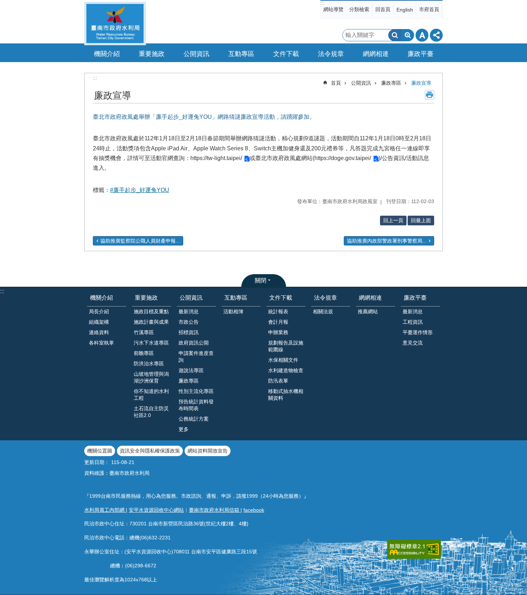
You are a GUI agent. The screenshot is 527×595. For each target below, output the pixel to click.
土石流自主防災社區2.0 (151, 412)
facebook (253, 510)
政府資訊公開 (194, 343)
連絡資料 (99, 332)
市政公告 (189, 322)
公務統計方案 (194, 419)
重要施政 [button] (152, 53)
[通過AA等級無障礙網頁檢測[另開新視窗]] (414, 549)
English (405, 10)
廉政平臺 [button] (420, 53)
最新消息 (189, 311)
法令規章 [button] (331, 53)
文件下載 (280, 298)
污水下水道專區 (151, 343)
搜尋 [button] (394, 35)
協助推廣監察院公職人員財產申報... (140, 241)
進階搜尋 (407, 35)
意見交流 (413, 343)
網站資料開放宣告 (207, 451)
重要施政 (146, 298)
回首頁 (382, 9)
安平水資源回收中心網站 (156, 510)
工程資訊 (413, 322)
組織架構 (99, 322)
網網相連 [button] (376, 53)
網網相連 (370, 298)
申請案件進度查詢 (196, 356)
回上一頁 (393, 220)
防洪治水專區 (149, 363)
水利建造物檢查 (285, 370)
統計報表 (278, 311)
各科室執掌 (101, 343)
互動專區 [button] (241, 53)
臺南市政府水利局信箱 (215, 510)
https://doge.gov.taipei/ (342, 158)
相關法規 (323, 311)
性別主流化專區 (196, 391)
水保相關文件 (283, 360)
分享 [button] (436, 35)
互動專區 (235, 298)
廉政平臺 (415, 298)
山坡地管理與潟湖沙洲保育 (151, 377)
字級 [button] (422, 35)
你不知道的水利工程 (151, 394)
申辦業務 (278, 332)
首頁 (336, 83)
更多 (184, 429)
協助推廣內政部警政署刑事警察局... (387, 241)
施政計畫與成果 (151, 322)
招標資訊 (189, 332)
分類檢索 (359, 9)
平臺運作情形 (418, 332)
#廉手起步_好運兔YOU (139, 190)
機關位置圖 (99, 451)
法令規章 (325, 298)
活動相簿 (233, 311)
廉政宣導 (421, 83)
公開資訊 (361, 83)
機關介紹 (101, 298)
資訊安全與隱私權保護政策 (150, 451)
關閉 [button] (260, 280)
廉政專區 (391, 83)
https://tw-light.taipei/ (216, 158)
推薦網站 (368, 311)
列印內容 (429, 94)
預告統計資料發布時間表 (196, 405)
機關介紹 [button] (107, 53)
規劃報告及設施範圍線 (285, 346)
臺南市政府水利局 (115, 23)
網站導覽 (333, 9)
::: (322, 3)
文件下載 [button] (286, 53)
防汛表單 (278, 381)
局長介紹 (99, 311)
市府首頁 (429, 9)
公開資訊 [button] (196, 53)
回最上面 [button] (421, 220)
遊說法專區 (191, 370)
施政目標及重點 (151, 311)
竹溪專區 (144, 332)
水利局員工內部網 (105, 510)
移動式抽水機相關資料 (285, 394)
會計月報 (278, 322)
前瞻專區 (144, 353)
